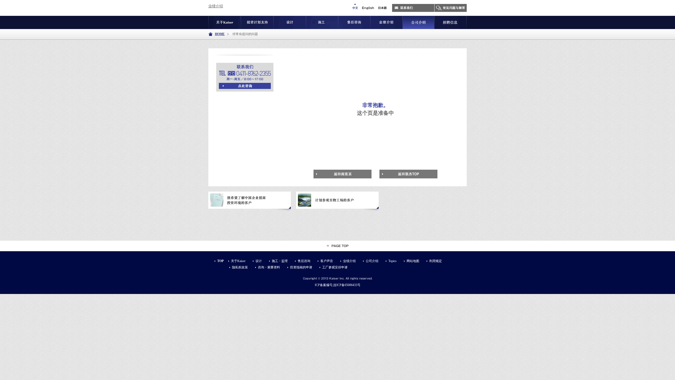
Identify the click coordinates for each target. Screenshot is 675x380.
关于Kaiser (238, 261)
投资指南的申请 (301, 267)
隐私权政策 (240, 267)
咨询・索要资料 (269, 267)
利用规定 (435, 261)
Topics (392, 261)
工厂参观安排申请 (335, 267)
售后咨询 (304, 261)
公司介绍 (372, 261)
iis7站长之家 (234, 6)
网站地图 (413, 261)
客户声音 (326, 261)
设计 (258, 261)
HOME (220, 34)
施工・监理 (280, 261)
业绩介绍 (215, 6)
